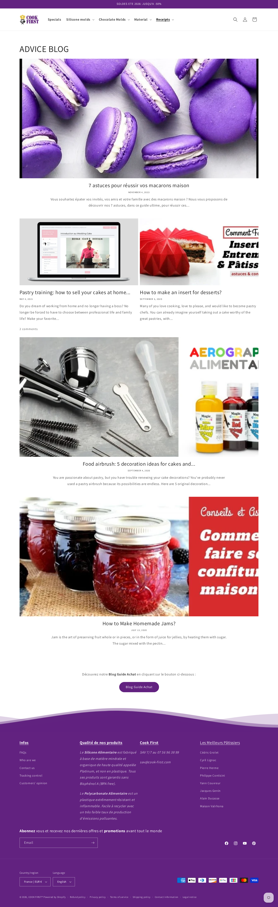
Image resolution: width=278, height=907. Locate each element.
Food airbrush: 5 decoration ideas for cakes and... (139, 463)
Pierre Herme (209, 768)
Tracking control (31, 775)
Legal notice (190, 897)
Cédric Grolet (209, 752)
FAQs (23, 752)
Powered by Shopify (54, 897)
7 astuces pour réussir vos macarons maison (139, 185)
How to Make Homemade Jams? (139, 623)
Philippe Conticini (212, 775)
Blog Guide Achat (139, 687)
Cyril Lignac (208, 760)
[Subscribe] (93, 843)
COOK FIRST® (35, 897)
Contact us (27, 768)
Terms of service (119, 897)
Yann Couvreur (210, 783)
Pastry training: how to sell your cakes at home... (75, 292)
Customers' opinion (33, 783)
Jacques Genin (210, 791)
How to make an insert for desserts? (181, 292)
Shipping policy (142, 897)
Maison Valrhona (211, 806)
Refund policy (77, 897)
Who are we (28, 760)
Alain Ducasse (210, 798)
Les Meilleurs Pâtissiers (220, 742)
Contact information (166, 897)
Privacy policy (98, 897)
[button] (80, 20)
